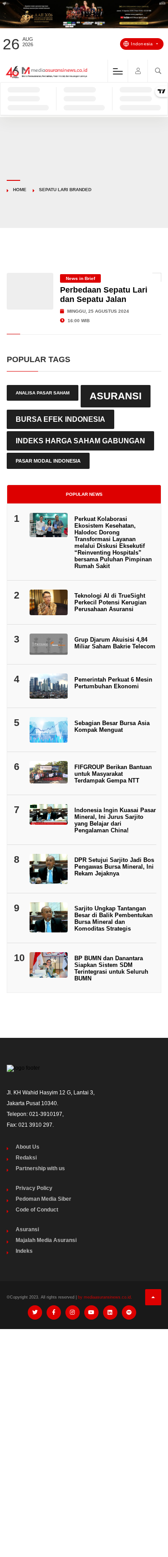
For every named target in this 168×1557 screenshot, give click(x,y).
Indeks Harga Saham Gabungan (80, 441)
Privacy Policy (34, 1188)
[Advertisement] (84, 1424)
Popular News (84, 494)
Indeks (24, 1251)
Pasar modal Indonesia (48, 461)
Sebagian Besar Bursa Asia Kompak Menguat (112, 726)
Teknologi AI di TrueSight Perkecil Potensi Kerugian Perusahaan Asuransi (110, 602)
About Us (27, 1147)
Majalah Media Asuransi (46, 1240)
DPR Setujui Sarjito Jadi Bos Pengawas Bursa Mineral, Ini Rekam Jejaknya (114, 867)
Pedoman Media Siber (43, 1199)
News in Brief (80, 278)
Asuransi (116, 396)
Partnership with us (40, 1168)
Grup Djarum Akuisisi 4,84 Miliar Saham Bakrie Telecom (114, 643)
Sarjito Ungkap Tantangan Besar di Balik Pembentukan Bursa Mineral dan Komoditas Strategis (113, 918)
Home (19, 189)
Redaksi (26, 1158)
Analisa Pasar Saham (42, 392)
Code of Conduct (37, 1210)
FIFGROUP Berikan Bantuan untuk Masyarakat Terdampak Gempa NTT (113, 774)
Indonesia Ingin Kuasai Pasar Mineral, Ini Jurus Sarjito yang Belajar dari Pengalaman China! (115, 820)
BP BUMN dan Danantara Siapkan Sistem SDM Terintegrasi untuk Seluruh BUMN (111, 968)
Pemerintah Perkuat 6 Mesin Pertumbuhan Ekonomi (113, 683)
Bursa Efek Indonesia (60, 419)
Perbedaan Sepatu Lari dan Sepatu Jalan (103, 294)
